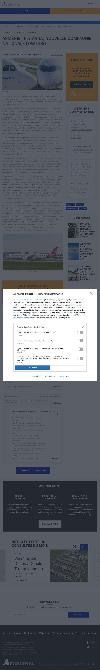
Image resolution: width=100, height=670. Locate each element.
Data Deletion (36, 376)
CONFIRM (32, 367)
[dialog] (50, 335)
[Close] (92, 294)
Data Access (50, 376)
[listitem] (50, 327)
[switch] (80, 332)
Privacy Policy (64, 376)
